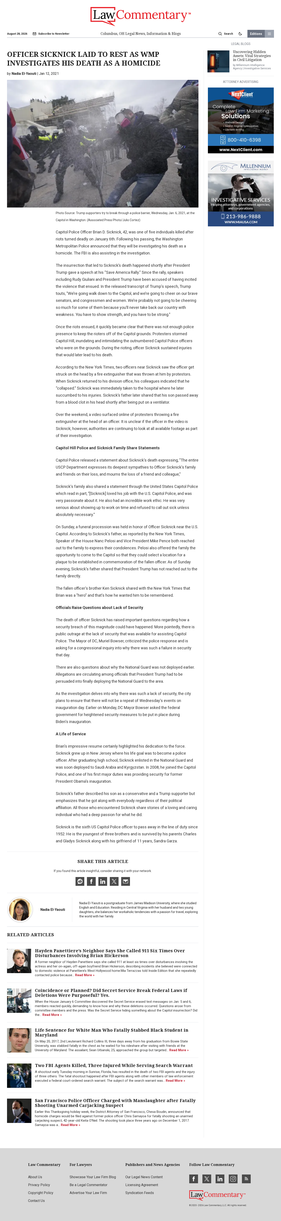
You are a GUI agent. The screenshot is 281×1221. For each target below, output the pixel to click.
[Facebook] (193, 1178)
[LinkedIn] (220, 1178)
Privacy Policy (39, 1185)
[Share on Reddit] (80, 881)
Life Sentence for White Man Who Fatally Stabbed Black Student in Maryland (111, 1032)
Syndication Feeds (139, 1193)
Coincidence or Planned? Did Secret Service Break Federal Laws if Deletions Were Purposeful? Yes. (111, 993)
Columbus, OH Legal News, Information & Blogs (141, 34)
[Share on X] (114, 881)
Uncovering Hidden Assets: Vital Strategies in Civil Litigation (252, 56)
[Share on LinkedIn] (102, 881)
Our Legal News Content (144, 1177)
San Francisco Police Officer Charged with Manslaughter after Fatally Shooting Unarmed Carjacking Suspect (115, 1103)
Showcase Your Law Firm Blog (93, 1177)
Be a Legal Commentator (88, 1185)
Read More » (85, 975)
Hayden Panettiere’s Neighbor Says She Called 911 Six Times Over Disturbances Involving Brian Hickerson (110, 953)
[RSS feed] (246, 1178)
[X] (206, 1178)
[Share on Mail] (125, 881)
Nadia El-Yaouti (52, 910)
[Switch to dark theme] (240, 34)
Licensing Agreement (141, 1185)
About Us (35, 1177)
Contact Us (36, 1201)
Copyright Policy (40, 1193)
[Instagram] (233, 1178)
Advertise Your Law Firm (88, 1193)
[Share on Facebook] (91, 881)
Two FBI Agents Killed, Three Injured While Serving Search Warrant (114, 1065)
